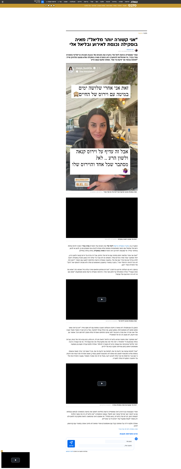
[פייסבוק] (46, 5)
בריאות (86, 2)
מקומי (124, 5)
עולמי (115, 5)
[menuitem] (126, 2)
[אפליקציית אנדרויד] (54, 5)
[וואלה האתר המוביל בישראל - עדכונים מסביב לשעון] (134, 2)
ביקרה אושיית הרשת (121, 246)
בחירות (114, 2)
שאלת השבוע (101, 5)
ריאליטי (120, 5)
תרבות (108, 2)
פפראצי (94, 5)
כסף (97, 2)
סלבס (102, 2)
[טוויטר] (48, 5)
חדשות (127, 2)
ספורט (121, 2)
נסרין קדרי (121, 429)
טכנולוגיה (72, 2)
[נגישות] (2, 2)
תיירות (80, 2)
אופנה (65, 2)
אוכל (91, 2)
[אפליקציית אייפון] (51, 5)
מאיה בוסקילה (134, 429)
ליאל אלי (127, 429)
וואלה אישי (109, 5)
